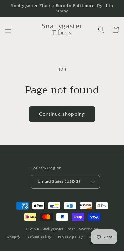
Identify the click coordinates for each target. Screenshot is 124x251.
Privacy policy (70, 237)
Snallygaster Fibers (58, 229)
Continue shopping (62, 114)
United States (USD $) (59, 181)
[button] (8, 29)
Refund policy (39, 237)
